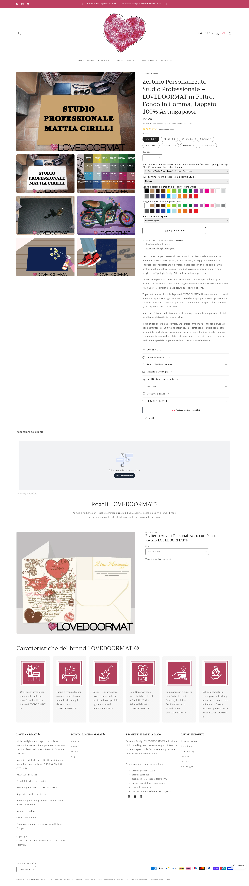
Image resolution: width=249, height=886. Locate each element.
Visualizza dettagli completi (158, 559)
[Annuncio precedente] (82, 4)
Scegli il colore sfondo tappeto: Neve (162, 201)
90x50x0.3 (151, 146)
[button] (19, 33)
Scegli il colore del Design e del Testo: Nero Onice (169, 187)
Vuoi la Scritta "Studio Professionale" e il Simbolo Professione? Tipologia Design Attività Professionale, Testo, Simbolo (185, 165)
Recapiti (169, 879)
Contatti (75, 746)
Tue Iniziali (185, 756)
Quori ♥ (74, 751)
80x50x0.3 (205, 139)
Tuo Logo (185, 761)
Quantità (146, 152)
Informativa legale (156, 879)
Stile (147, 546)
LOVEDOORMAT (29, 879)
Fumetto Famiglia (189, 751)
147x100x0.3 (208, 146)
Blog (73, 756)
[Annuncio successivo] (167, 4)
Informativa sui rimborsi (64, 879)
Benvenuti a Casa (189, 741)
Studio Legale (187, 767)
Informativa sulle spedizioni (136, 879)
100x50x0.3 (170, 146)
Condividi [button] (149, 418)
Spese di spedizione (165, 124)
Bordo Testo (186, 746)
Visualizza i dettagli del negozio (160, 248)
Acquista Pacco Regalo (155, 216)
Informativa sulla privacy (85, 879)
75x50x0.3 (187, 139)
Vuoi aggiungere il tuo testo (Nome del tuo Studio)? (170, 177)
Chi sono (75, 741)
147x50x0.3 (188, 146)
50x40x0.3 (151, 139)
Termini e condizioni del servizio (110, 879)
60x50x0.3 (169, 139)
